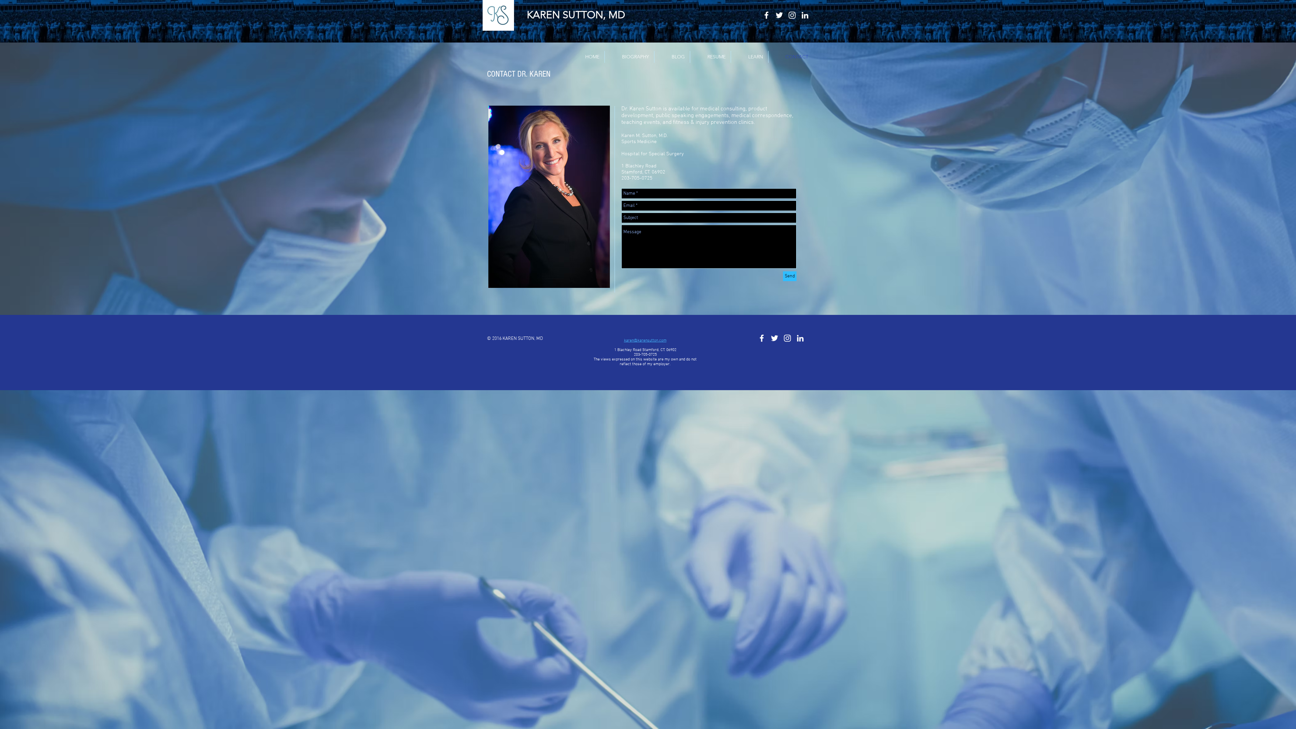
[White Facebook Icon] (766, 15)
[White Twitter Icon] (779, 15)
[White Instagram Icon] (792, 15)
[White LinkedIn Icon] (805, 15)
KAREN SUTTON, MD (576, 15)
